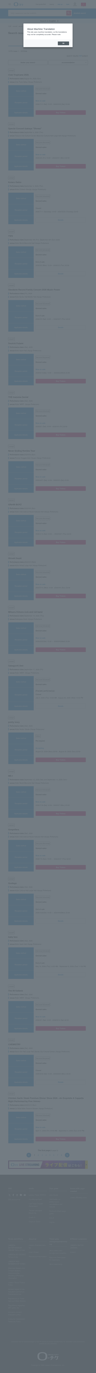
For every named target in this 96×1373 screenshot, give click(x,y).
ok (63, 43)
